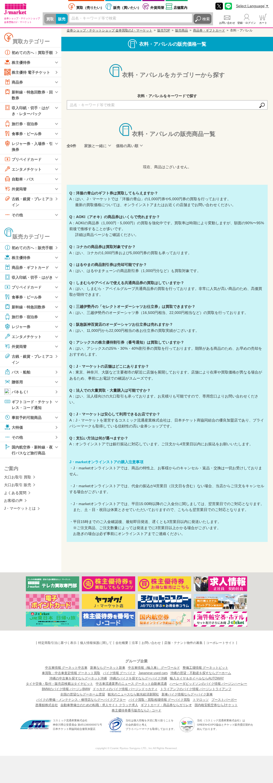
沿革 (135, 643)
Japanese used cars (153, 673)
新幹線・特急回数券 (28, 307)
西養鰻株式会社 (46, 705)
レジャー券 (21, 326)
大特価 (17, 427)
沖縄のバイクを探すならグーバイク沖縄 (138, 678)
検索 (206, 19)
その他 (17, 215)
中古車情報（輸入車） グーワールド (154, 668)
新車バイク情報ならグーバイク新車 (187, 694)
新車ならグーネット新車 (107, 668)
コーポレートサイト (220, 643)
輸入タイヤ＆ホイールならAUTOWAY (197, 678)
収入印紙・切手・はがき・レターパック (30, 111)
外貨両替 (157, 8)
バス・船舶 (21, 372)
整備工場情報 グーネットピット (205, 668)
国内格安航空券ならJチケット (216, 705)
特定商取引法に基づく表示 (57, 643)
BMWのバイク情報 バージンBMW (66, 689)
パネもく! (20, 392)
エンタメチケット (27, 169)
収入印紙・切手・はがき (32, 277)
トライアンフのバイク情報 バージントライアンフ (195, 689)
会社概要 (121, 643)
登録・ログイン (246, 22)
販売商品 (181, 30)
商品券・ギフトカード (30, 267)
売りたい (90, 8)
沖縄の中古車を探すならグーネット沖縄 (78, 678)
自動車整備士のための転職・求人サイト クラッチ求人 (99, 705)
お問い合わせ (227, 22)
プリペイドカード (27, 159)
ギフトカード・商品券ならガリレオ (166, 705)
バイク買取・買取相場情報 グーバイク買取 (159, 700)
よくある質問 (15, 493)
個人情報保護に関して (96, 643)
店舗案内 (180, 8)
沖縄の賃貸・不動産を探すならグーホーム (200, 673)
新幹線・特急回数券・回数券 (32, 95)
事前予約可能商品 (27, 417)
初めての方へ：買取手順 (32, 52)
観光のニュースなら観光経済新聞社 (133, 694)
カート (263, 22)
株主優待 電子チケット (31, 72)
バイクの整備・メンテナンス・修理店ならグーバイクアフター (81, 700)
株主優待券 (21, 62)
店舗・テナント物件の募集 (183, 643)
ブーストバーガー (224, 700)
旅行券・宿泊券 (25, 123)
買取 (50, 19)
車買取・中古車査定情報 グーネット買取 (71, 673)
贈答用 (17, 382)
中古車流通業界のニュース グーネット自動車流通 (131, 684)
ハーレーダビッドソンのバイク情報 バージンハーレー (208, 684)
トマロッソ (201, 700)
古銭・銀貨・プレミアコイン (32, 202)
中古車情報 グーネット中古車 (66, 668)
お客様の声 (13, 500)
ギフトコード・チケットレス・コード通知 (32, 405)
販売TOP (163, 30)
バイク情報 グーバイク (119, 673)
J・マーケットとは (20, 508)
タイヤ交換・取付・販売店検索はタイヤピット (59, 684)
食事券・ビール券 (27, 133)
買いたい (127, 8)
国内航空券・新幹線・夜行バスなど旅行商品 (32, 450)
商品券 (17, 82)
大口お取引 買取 (17, 477)
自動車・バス (23, 179)
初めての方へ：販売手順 (32, 247)
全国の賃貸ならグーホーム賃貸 (82, 694)
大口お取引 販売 (17, 485)
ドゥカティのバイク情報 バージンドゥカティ (125, 689)
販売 (62, 19)
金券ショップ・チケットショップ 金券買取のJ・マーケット (109, 30)
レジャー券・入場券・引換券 (32, 146)
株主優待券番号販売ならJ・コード (136, 710)
